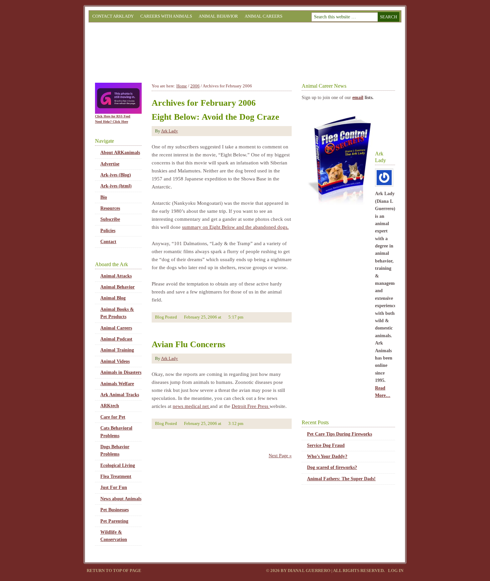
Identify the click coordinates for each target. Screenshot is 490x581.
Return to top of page (114, 570)
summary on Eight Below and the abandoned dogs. (235, 227)
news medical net (191, 406)
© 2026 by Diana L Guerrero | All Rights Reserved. (326, 570)
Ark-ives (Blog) (115, 174)
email (357, 97)
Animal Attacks (116, 275)
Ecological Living (117, 465)
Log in (395, 570)
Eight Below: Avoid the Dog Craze (215, 117)
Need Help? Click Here (111, 121)
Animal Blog (113, 298)
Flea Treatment (115, 476)
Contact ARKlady (113, 16)
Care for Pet (112, 417)
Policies (107, 230)
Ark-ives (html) (116, 185)
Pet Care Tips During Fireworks (339, 434)
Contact (108, 241)
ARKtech (109, 405)
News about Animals (120, 498)
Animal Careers (263, 16)
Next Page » (280, 455)
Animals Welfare (117, 383)
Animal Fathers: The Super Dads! (341, 478)
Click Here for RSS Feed (112, 116)
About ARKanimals (120, 152)
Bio (103, 197)
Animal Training (117, 350)
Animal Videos (115, 361)
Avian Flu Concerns (188, 344)
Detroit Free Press (251, 406)
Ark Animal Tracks (119, 394)
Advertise (109, 163)
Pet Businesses (114, 509)
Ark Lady (169, 130)
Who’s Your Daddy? (327, 456)
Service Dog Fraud (326, 445)
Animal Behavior (218, 16)
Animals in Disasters (120, 372)
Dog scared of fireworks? (332, 467)
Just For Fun (113, 487)
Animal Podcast (116, 339)
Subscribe (110, 219)
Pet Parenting (114, 521)
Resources (110, 208)
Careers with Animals (166, 16)
